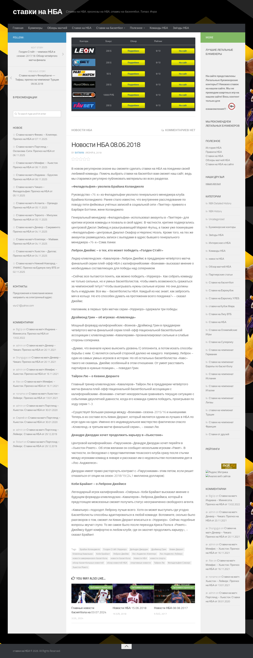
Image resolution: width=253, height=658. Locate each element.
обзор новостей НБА (117, 563)
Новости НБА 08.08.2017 (171, 608)
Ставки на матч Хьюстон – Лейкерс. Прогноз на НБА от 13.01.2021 (222, 581)
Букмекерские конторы (222, 227)
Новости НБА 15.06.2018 (129, 608)
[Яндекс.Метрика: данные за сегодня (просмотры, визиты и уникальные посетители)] (217, 472)
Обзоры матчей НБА (218, 160)
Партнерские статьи (221, 274)
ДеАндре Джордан (139, 549)
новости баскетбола (120, 558)
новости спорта (157, 558)
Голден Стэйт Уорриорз (115, 549)
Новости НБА (140, 558)
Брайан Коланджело (90, 549)
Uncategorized (216, 219)
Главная (18, 28)
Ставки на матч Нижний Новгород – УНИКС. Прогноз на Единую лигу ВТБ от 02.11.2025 (36, 267)
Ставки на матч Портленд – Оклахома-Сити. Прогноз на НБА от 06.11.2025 (34, 151)
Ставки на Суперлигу (221, 342)
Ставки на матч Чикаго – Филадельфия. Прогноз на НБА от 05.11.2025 (32, 191)
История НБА (214, 147)
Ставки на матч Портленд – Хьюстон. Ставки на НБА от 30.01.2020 (223, 597)
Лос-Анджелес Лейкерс (171, 554)
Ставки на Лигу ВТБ (220, 314)
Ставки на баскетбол (109, 28)
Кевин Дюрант (176, 549)
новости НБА (81, 130)
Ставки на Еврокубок (221, 290)
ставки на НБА (37, 11)
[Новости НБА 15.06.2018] (133, 593)
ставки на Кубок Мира (221, 306)
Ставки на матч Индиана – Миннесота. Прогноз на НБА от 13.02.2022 (35, 333)
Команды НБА (159, 28)
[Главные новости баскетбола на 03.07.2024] (92, 593)
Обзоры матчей (57, 28)
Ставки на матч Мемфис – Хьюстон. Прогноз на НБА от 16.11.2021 (222, 548)
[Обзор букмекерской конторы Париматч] (83, 73)
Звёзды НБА (181, 28)
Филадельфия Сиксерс (179, 563)
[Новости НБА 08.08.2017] (174, 593)
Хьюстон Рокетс (80, 567)
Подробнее (133, 51)
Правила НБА (214, 151)
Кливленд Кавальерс (83, 554)
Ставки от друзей (219, 434)
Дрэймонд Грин (158, 549)
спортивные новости (140, 563)
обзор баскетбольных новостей (88, 563)
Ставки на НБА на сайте (220, 164)
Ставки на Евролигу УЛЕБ (224, 298)
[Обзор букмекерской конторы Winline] (83, 95)
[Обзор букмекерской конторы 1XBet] (83, 62)
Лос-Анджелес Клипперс (144, 554)
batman (79, 152)
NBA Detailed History (220, 203)
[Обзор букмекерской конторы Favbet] (83, 105)
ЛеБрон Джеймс (121, 554)
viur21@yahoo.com (23, 305)
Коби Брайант (103, 554)
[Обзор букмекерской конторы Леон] (83, 51)
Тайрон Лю (159, 563)
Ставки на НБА (81, 28)
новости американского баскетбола (90, 558)
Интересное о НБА (220, 243)
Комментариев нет (180, 130)
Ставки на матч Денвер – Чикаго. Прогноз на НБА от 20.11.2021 (222, 516)
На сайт (183, 51)
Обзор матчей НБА (220, 266)
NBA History (215, 211)
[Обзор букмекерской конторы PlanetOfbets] (83, 84)
